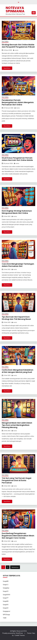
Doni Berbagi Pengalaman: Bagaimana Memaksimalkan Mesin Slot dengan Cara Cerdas (18, 535)
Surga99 (5, 601)
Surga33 (5, 591)
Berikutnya (15, 567)
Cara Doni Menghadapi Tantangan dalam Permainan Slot (18, 265)
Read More (7, 68)
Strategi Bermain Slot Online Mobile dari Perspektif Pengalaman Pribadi (18, 45)
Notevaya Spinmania (15, 9)
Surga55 (5, 604)
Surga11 (5, 584)
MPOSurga (6, 614)
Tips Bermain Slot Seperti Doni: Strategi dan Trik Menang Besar (16, 318)
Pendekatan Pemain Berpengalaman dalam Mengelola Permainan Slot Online (18, 102)
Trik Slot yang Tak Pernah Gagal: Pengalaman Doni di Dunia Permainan (17, 480)
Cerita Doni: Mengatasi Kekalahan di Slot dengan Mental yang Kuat (17, 371)
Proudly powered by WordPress (12, 633)
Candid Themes (20, 635)
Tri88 (4, 618)
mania (16, 50)
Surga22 (5, 608)
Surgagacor (6, 611)
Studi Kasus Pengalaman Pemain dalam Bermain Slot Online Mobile (17, 159)
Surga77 (5, 598)
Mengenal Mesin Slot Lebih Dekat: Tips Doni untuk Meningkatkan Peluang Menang (17, 425)
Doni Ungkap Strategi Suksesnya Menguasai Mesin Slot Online (17, 212)
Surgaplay (6, 588)
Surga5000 (6, 594)
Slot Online (5, 41)
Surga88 (5, 581)
